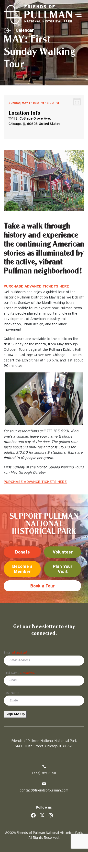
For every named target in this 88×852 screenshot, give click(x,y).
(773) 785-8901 (44, 773)
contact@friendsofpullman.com (44, 790)
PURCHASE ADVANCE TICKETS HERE (36, 286)
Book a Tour (42, 586)
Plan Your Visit (63, 569)
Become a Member (22, 569)
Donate (22, 552)
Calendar (25, 30)
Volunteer (63, 552)
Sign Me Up (15, 714)
